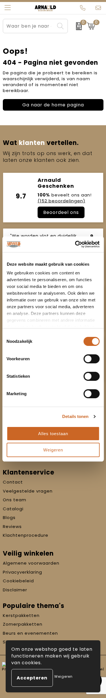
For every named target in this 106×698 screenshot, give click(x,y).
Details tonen (75, 416)
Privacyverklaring (22, 572)
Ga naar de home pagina (53, 105)
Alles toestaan (53, 433)
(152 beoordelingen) (61, 201)
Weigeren (53, 450)
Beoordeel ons (61, 212)
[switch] (91, 358)
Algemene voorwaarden (31, 563)
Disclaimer (15, 590)
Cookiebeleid (18, 581)
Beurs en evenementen (30, 633)
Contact (13, 482)
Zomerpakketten (22, 624)
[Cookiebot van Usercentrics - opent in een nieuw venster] (75, 244)
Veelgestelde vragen (28, 491)
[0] (76, 26)
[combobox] (29, 26)
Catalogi (13, 509)
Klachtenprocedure (25, 535)
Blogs (9, 517)
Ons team (14, 500)
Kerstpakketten (21, 615)
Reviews (12, 526)
